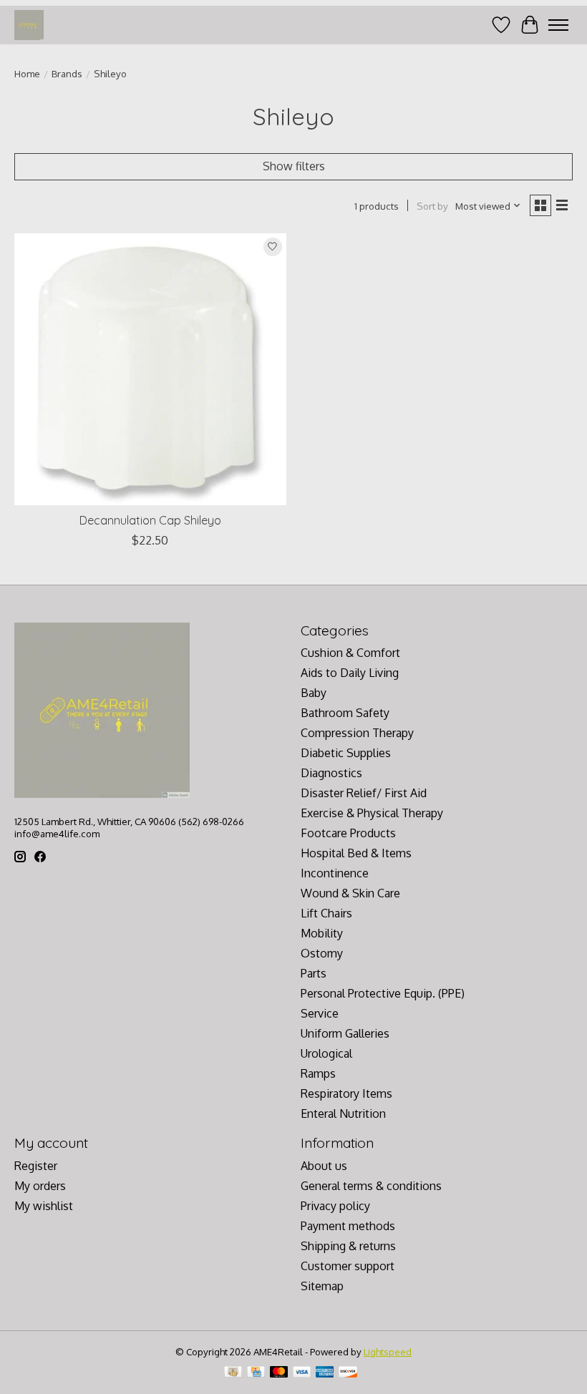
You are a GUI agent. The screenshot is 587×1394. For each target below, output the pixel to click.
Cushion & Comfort (350, 652)
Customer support (347, 1266)
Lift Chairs (326, 913)
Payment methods (348, 1226)
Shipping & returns (348, 1246)
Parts (313, 973)
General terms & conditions (371, 1186)
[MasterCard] (279, 1373)
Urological (326, 1053)
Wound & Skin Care (350, 893)
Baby (313, 693)
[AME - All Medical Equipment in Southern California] (29, 24)
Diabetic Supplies (346, 753)
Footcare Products (348, 833)
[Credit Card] (256, 1373)
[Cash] (233, 1373)
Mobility (322, 933)
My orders (40, 1186)
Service (320, 1013)
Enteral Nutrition (343, 1113)
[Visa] (302, 1373)
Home (27, 73)
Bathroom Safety (345, 713)
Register (35, 1166)
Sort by (432, 206)
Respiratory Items (346, 1093)
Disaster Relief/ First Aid (364, 793)
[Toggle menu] (558, 25)
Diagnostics (331, 773)
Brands (67, 73)
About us (324, 1166)
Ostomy (322, 953)
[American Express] (325, 1373)
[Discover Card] (348, 1373)
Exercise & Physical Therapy (372, 813)
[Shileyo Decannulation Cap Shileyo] (150, 369)
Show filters (294, 166)
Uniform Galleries (345, 1033)
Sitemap (322, 1286)
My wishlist (43, 1206)
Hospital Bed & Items (356, 853)
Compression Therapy (357, 733)
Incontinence (335, 873)
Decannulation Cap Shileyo (150, 520)
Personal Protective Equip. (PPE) (383, 993)
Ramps (318, 1073)
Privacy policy (335, 1206)
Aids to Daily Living (350, 673)
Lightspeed (388, 1351)
